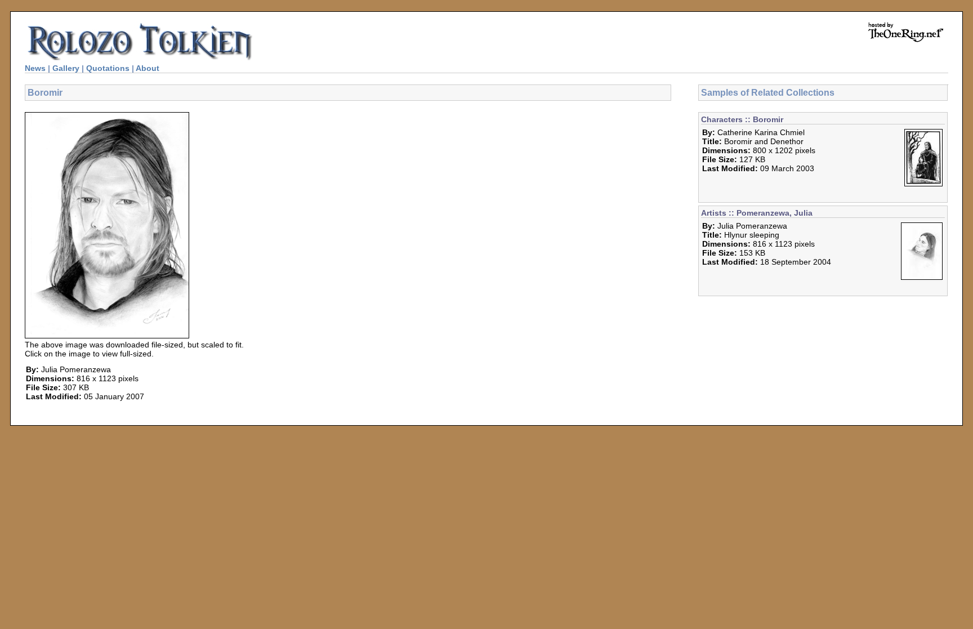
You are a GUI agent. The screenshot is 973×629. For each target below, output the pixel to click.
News (35, 68)
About (147, 68)
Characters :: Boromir (742, 119)
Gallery (65, 68)
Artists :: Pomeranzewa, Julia (757, 212)
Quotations (108, 68)
